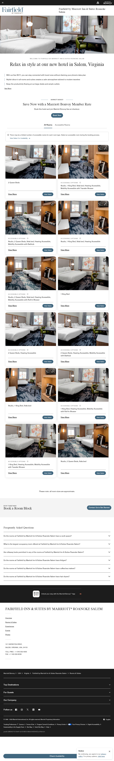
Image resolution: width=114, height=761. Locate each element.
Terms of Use (30, 724)
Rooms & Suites (11, 622)
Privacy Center (61, 724)
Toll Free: (16, 652)
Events (7, 630)
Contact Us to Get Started (99, 507)
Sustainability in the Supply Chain (14, 727)
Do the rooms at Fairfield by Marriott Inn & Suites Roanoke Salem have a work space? (38, 536)
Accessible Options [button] (69, 183)
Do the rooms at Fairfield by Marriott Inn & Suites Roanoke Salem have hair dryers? (36, 576)
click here (101, 756)
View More (12, 194)
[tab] (48, 125)
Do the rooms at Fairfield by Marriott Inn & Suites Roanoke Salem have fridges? (35, 560)
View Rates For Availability (19, 138)
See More (7, 88)
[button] (98, 2)
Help (47, 727)
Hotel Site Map (39, 727)
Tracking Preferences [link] (10, 724)
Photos (7, 635)
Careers (21, 724)
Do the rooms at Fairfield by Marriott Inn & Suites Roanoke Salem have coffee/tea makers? (39, 568)
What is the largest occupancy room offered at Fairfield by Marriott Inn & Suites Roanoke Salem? (42, 544)
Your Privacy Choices (78, 724)
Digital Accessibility (94, 724)
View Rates (48, 194)
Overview (8, 618)
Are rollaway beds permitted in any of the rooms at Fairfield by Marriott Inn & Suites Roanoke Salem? (44, 552)
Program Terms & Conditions (45, 724)
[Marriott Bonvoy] (106, 2)
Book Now (57, 115)
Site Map (29, 727)
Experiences (9, 626)
